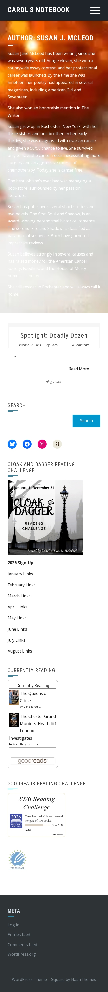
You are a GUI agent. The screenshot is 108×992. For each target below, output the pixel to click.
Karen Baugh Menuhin (26, 744)
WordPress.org (22, 954)
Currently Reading (32, 685)
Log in (13, 925)
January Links (20, 574)
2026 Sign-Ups (21, 562)
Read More (79, 369)
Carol (54, 345)
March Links (19, 596)
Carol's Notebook (39, 10)
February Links (22, 585)
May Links (17, 618)
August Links (20, 651)
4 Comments (80, 345)
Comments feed (22, 944)
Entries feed (19, 935)
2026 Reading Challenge (36, 802)
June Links (17, 629)
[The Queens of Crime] (14, 697)
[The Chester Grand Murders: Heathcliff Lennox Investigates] (14, 719)
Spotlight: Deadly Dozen (54, 335)
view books (57, 834)
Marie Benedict (32, 706)
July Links (16, 640)
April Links (17, 607)
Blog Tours (53, 381)
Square (58, 979)
